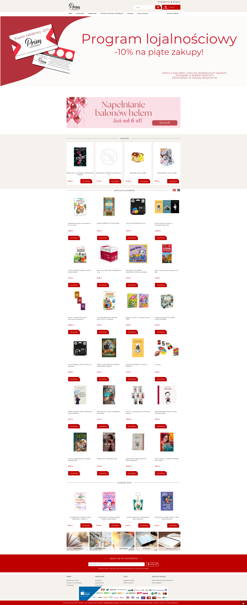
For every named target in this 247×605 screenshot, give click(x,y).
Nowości (77, 549)
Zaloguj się (98, 580)
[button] (80, 209)
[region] (123, 53)
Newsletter (70, 585)
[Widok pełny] (178, 190)
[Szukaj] (158, 7)
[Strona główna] (74, 6)
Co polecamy (100, 549)
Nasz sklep (123, 549)
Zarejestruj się (99, 583)
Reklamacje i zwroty (73, 580)
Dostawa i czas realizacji (74, 583)
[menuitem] (70, 14)
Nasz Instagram (156, 583)
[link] (123, 112)
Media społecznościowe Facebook (162, 580)
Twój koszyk (98, 585)
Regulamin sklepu (129, 580)
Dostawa (146, 549)
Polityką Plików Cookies (111, 603)
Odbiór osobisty (128, 583)
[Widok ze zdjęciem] (174, 190)
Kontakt (169, 549)
